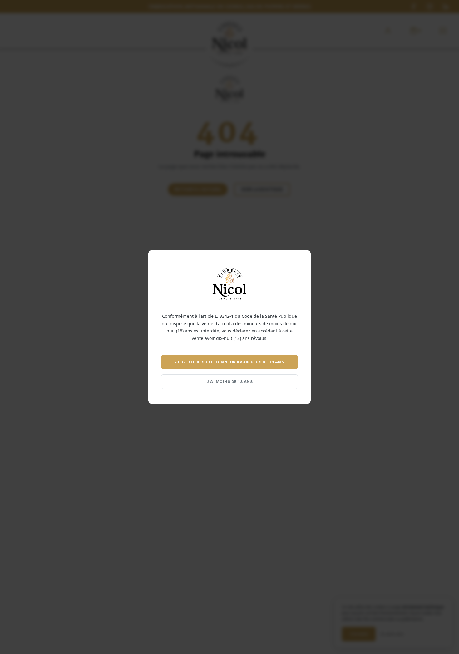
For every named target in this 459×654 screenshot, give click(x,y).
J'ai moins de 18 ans (229, 381)
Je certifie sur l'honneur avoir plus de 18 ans (229, 362)
